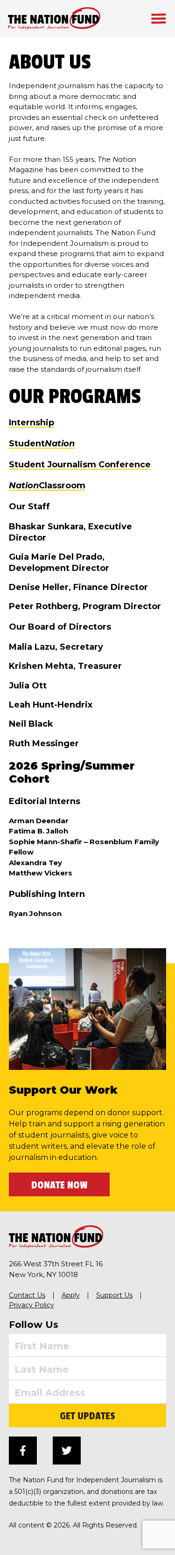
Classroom (47, 485)
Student (42, 443)
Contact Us (27, 1295)
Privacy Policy (31, 1305)
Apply (71, 1295)
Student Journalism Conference (80, 464)
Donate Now (59, 1185)
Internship (31, 422)
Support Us (114, 1295)
